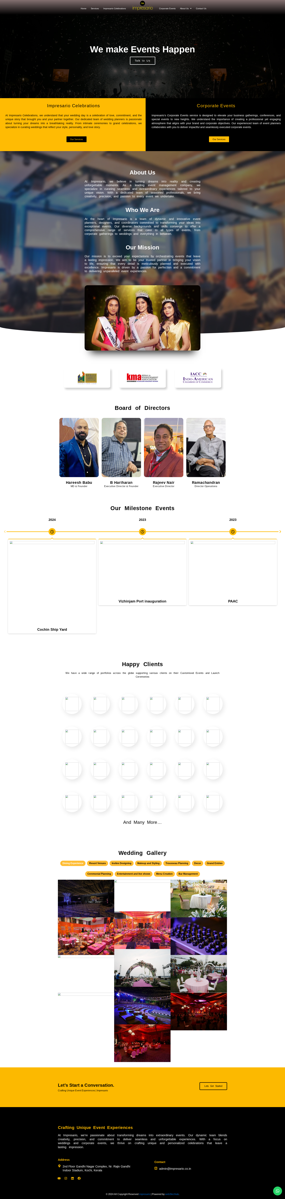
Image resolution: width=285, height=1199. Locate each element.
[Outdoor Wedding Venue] (142, 968)
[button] (186, 8)
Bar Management (188, 874)
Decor (197, 863)
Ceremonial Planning (99, 874)
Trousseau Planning (177, 863)
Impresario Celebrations (114, 8)
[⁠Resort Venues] (142, 1005)
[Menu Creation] (199, 936)
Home (83, 8)
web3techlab (172, 1194)
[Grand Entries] (86, 898)
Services (95, 8)
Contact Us (201, 8)
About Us (184, 8)
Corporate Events (167, 8)
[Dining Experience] (199, 974)
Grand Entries (215, 863)
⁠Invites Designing (121, 863)
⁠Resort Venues (97, 863)
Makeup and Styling (148, 863)
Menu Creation (164, 874)
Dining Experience (72, 863)
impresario (144, 1194)
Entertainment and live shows (133, 874)
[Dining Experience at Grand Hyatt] (142, 1043)
